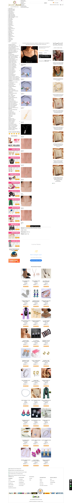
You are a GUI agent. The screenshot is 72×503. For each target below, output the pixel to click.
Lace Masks (10, 88)
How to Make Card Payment (43, 485)
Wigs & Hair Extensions (11, 28)
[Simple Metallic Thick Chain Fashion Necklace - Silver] (26, 393)
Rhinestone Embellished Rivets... (36, 381)
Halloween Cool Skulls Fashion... (46, 281)
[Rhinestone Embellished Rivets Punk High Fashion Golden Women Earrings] (36, 373)
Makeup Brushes (10, 27)
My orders (21, 479)
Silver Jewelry (10, 18)
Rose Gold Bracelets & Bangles (13, 108)
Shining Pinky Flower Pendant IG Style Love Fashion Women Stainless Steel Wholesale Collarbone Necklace (58, 111)
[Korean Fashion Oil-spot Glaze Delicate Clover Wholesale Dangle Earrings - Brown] (46, 373)
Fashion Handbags (11, 25)
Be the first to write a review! (36, 260)
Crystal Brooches (12, 64)
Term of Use (41, 482)
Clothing (9, 37)
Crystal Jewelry (11, 63)
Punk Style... (22, 136)
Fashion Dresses (10, 38)
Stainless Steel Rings (11, 17)
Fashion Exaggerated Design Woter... (36, 321)
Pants (9, 117)
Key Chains (10, 94)
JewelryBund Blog (52, 482)
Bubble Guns (11, 98)
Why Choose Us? (37, 226)
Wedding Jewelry (12, 119)
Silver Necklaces (10, 19)
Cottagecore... (23, 93)
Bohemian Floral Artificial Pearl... (25, 361)
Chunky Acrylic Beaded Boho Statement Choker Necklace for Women (58, 79)
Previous (22, 65)
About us (41, 479)
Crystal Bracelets (12, 67)
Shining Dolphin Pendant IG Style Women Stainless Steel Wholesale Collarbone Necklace (58, 145)
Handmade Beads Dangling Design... (36, 301)
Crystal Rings (11, 68)
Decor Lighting (11, 129)
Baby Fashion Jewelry (11, 9)
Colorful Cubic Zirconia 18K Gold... (46, 361)
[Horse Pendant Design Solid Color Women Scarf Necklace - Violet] (26, 313)
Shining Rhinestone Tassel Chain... (26, 301)
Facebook (30, 478)
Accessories (11, 83)
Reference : (41, 52)
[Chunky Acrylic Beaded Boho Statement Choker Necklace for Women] (58, 71)
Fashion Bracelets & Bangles (25, 7)
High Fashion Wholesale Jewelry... (36, 460)
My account (21, 477)
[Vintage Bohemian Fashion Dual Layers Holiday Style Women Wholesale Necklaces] (58, 87)
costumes (10, 116)
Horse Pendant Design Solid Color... (25, 321)
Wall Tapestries (10, 31)
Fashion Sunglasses (11, 30)
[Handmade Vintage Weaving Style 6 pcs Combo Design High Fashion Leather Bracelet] (46, 333)
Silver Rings (10, 20)
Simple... (22, 193)
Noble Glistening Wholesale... (46, 460)
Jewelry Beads (11, 120)
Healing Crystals (10, 35)
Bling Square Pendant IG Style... (36, 401)
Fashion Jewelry (23, 0)
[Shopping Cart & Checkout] (70, 480)
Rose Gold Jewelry (12, 103)
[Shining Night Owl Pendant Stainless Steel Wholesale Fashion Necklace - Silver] (46, 413)
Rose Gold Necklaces (12, 104)
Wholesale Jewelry (56, 4)
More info (28, 226)
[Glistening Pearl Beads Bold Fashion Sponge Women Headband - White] (26, 433)
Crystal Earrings (12, 66)
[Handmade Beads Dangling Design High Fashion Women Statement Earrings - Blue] (36, 294)
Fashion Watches (11, 84)
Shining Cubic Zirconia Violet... (36, 440)
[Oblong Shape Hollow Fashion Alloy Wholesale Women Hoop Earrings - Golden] (26, 453)
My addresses (21, 482)
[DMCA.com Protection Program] (36, 497)
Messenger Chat (10, 486)
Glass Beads (11, 123)
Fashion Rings (10, 8)
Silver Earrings (11, 72)
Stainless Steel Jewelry (11, 14)
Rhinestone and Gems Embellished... (46, 301)
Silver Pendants (10, 22)
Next (21, 223)
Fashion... (22, 222)
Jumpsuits (9, 40)
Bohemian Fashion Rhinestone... (25, 421)
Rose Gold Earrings (12, 105)
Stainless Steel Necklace (11, 15)
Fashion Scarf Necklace (13, 55)
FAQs (51, 479)
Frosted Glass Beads (12, 125)
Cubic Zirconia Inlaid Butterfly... (26, 381)
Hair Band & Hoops (12, 50)
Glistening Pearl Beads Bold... (25, 440)
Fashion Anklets (10, 11)
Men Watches (10, 24)
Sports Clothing (10, 39)
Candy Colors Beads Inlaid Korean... (36, 361)
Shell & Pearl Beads (12, 126)
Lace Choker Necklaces (13, 46)
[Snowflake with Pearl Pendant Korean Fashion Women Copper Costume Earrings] (36, 413)
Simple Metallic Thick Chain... (25, 401)
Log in (63, 4)
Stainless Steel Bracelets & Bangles (14, 80)
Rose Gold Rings (11, 106)
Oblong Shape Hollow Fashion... (25, 460)
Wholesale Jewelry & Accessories (37, 499)
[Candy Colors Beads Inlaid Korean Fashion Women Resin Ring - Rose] (36, 353)
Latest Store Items (58, 47)
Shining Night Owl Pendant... (46, 421)
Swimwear (9, 29)
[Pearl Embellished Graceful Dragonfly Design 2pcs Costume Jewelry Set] (36, 274)
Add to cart (26, 286)
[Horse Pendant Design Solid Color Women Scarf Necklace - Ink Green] (46, 393)
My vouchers (21, 485)
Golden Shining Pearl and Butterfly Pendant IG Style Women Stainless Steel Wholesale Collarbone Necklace (58, 179)
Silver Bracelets (10, 21)
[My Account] (70, 483)
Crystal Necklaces (12, 65)
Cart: (55, 2)
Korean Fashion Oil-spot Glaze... (46, 381)
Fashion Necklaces (23, 1)
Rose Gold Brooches (12, 109)
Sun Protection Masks (11, 36)
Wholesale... (22, 179)
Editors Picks (11, 118)
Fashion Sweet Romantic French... (26, 341)
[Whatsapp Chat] (70, 486)
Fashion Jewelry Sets (13, 59)
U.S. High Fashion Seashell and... (46, 321)
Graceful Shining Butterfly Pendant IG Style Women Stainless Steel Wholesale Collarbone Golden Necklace (58, 161)
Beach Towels (10, 32)
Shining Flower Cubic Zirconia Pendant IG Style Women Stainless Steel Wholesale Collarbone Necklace (58, 128)
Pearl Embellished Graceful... (36, 281)
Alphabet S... (22, 150)
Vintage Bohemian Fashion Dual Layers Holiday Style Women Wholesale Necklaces (58, 95)
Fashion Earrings (23, 3)
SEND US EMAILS (11, 484)
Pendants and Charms (12, 128)
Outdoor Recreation (11, 33)
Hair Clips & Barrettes (24, 6)
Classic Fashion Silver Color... (46, 440)
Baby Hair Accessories (11, 10)
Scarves (9, 26)
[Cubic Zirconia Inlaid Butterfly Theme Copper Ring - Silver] (26, 373)
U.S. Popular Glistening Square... (36, 341)
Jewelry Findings (12, 127)
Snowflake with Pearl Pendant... (36, 421)
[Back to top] (70, 489)
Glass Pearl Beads (12, 124)
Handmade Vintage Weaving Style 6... (46, 341)
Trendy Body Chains (11, 13)
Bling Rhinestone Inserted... (25, 281)
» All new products (58, 181)
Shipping (32, 226)
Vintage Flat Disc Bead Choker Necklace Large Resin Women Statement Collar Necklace (58, 63)
